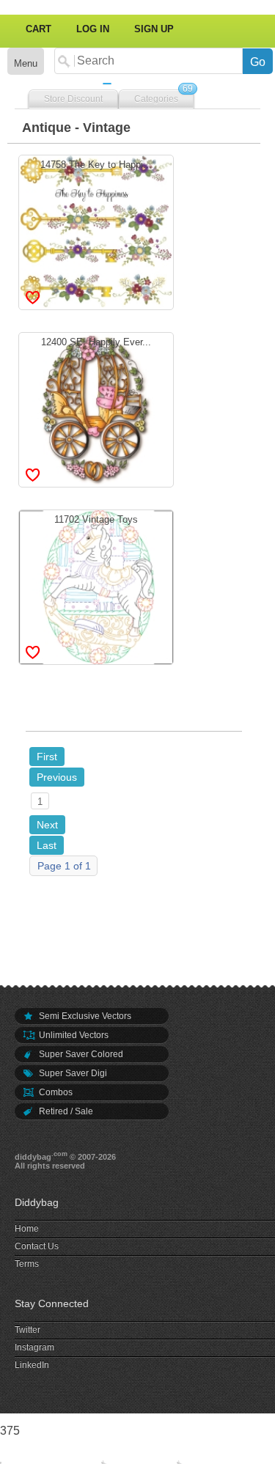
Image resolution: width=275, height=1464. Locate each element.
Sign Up (154, 28)
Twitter (27, 1330)
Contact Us (37, 1246)
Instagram (34, 1347)
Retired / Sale (65, 1111)
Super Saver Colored (80, 1054)
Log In (92, 28)
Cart (38, 28)
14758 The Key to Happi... (96, 230)
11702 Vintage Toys (96, 585)
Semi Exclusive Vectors (84, 1016)
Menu (25, 63)
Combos (55, 1092)
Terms (27, 1264)
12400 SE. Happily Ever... (96, 407)
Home (27, 1229)
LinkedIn (32, 1365)
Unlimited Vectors (73, 1035)
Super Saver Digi (72, 1073)
